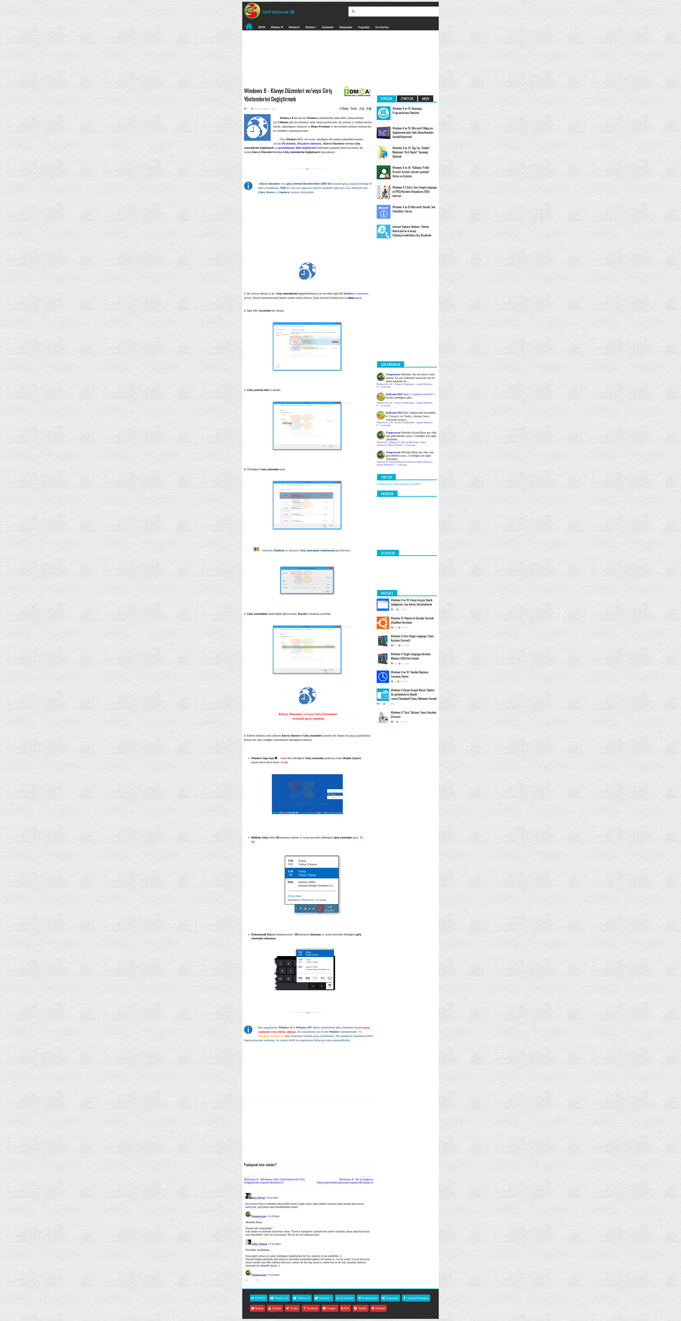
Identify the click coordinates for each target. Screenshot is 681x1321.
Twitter (293, 1308)
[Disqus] (308, 1236)
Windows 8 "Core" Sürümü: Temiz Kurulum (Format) (413, 714)
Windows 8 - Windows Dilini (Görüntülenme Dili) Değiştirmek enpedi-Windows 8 (274, 1181)
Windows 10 (277, 27)
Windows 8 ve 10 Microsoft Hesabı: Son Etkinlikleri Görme (413, 209)
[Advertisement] (308, 59)
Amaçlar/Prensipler (417, 1298)
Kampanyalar (345, 27)
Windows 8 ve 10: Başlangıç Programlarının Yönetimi (407, 110)
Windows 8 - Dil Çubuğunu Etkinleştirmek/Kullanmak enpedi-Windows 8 (345, 1181)
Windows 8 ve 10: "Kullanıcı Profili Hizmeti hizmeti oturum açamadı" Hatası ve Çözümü (411, 171)
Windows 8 (294, 27)
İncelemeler (328, 27)
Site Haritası (382, 27)
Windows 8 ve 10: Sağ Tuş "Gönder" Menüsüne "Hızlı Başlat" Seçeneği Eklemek (411, 152)
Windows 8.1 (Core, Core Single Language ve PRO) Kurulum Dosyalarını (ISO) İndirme (414, 191)
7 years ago (385, 387)
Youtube (276, 1308)
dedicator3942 (394, 394)
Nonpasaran (393, 374)
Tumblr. (362, 1308)
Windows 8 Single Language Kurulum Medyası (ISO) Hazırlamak (411, 656)
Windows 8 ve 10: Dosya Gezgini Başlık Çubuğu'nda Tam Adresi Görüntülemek (411, 602)
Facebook (312, 1308)
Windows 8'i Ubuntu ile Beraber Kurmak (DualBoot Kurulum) (412, 620)
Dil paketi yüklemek (309, 143)
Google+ (331, 1308)
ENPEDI (261, 27)
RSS (346, 1308)
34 (248, 108)
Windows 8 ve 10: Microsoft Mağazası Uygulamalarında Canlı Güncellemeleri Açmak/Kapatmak (413, 132)
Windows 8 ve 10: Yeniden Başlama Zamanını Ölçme (409, 674)
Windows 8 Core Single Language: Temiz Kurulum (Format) (412, 638)
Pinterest (380, 1308)
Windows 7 (310, 27)
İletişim (258, 1308)
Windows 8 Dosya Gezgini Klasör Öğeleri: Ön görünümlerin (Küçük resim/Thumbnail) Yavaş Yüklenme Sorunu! (414, 694)
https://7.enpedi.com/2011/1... (419, 394)
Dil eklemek (288, 143)
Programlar (364, 27)
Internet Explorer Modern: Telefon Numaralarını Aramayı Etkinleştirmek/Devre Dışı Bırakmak (411, 231)
